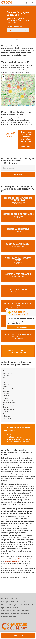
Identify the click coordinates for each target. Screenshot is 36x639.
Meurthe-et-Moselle (12, 561)
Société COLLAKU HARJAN (18, 244)
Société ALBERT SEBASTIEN (18, 274)
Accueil (3, 40)
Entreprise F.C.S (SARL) (18, 289)
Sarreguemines (7, 373)
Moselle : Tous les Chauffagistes (18, 351)
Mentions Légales (9, 598)
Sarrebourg (6, 384)
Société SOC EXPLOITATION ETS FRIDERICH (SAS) (18, 199)
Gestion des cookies (10, 616)
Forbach (5, 380)
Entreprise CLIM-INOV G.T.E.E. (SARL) (18, 304)
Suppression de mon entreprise (15, 610)
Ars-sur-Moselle (8, 418)
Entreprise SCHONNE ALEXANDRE (18, 214)
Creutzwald (6, 393)
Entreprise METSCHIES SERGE (18, 334)
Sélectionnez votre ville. (14, 26)
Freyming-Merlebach (9, 402)
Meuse (20, 559)
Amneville (6, 396)
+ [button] (3, 77)
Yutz (4, 382)
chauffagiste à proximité (16, 65)
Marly (4, 377)
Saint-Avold (6, 416)
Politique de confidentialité (13, 601)
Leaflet (9, 105)
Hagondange (7, 391)
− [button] (3, 79)
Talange (5, 411)
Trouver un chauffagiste (12, 40)
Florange (5, 398)
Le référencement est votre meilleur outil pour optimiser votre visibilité (18, 440)
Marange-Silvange (8, 405)
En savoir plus (21, 327)
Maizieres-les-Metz (9, 400)
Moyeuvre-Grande (8, 409)
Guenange (6, 414)
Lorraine (22, 40)
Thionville (6, 375)
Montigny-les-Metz (9, 389)
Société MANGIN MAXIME (18, 229)
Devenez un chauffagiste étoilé (15, 613)
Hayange (5, 407)
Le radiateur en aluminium (15, 437)
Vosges (32, 559)
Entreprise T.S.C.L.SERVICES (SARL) (18, 259)
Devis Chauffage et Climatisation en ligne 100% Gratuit (17, 606)
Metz (4, 371)
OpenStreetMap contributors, (23, 105)
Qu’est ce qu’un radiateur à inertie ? (18, 435)
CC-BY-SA (32, 105)
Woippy (5, 387)
